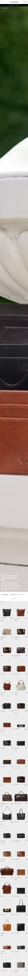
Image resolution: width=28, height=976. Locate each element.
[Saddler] (14, 2)
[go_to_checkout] (26, 2)
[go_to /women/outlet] (14, 5)
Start (2, 8)
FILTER (14, 598)
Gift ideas (6, 8)
